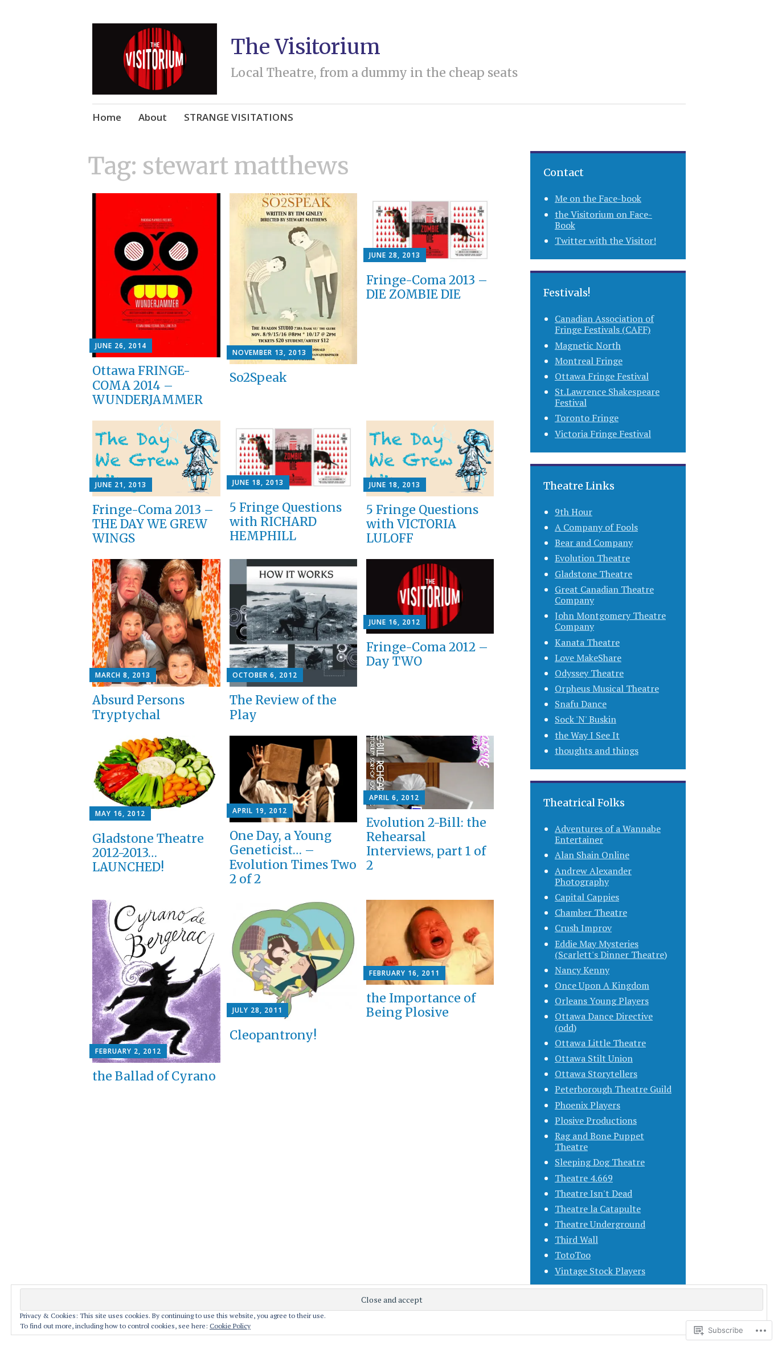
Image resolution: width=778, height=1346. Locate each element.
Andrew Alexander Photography (593, 876)
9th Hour (573, 511)
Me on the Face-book (598, 198)
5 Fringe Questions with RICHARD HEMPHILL (286, 522)
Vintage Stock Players (600, 1271)
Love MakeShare (588, 657)
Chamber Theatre (591, 912)
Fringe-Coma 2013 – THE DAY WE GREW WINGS (153, 524)
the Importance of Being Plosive (421, 1005)
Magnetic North (588, 345)
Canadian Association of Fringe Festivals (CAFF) (604, 324)
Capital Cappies (587, 897)
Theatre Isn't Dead (593, 1193)
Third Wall (576, 1239)
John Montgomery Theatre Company (610, 621)
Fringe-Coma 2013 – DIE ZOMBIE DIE (427, 287)
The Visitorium (305, 47)
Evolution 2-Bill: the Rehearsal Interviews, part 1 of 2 (426, 844)
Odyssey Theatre (589, 673)
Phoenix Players (587, 1105)
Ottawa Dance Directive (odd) (604, 1021)
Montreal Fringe (589, 360)
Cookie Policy (230, 1325)
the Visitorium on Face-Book (603, 219)
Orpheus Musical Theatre (607, 688)
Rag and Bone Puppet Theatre (599, 1141)
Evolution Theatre (592, 558)
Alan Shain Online (592, 855)
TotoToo (573, 1255)
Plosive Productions (596, 1120)
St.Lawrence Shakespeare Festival (607, 397)
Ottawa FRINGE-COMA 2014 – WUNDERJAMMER (147, 385)
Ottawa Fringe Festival (602, 376)
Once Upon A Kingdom (602, 985)
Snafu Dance (581, 704)
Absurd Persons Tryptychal (138, 707)
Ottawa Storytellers (596, 1073)
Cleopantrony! (273, 1035)
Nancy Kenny (582, 970)
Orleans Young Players (602, 1000)
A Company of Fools (596, 527)
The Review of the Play (283, 707)
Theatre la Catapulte (598, 1208)
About (152, 117)
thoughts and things (596, 750)
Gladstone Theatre (593, 574)
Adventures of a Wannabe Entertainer (608, 834)
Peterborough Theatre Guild (613, 1089)
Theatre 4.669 (584, 1178)
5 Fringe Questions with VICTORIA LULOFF (422, 524)
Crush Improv (583, 927)
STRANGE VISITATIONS (238, 117)
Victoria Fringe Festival (603, 433)
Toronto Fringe (587, 417)
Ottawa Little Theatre (600, 1043)
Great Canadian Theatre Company (604, 594)
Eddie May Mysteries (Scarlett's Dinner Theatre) (611, 949)
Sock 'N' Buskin (585, 719)
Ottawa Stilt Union (594, 1058)
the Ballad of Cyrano (154, 1076)
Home (106, 117)
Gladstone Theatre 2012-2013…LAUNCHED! (148, 853)
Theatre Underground (600, 1224)
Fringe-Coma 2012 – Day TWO (427, 654)
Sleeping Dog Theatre (600, 1162)
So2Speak (258, 377)
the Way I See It (587, 735)
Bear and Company (594, 542)
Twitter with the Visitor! (605, 240)
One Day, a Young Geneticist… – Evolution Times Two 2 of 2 (293, 857)
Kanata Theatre (587, 642)
